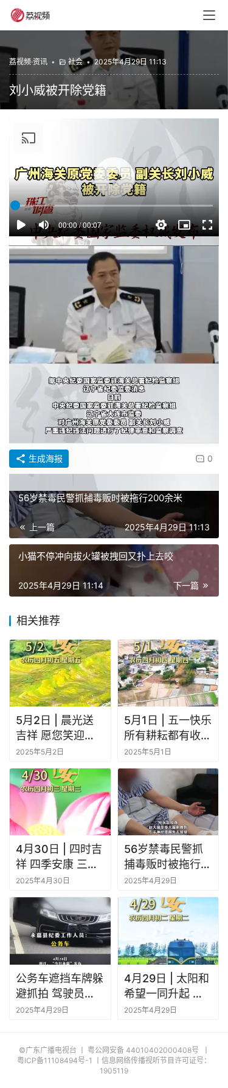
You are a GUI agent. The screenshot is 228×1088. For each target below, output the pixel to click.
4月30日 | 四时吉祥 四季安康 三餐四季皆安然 (59, 857)
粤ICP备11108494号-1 (54, 1060)
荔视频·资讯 (28, 61)
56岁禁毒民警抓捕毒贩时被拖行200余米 (163, 857)
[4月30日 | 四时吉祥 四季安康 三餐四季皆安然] (60, 801)
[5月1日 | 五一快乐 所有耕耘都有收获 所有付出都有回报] (168, 673)
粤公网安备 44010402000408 (144, 1050)
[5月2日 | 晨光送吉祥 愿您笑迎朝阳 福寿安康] (60, 673)
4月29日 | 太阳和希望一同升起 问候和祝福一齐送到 (168, 986)
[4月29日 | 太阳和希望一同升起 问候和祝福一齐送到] (168, 930)
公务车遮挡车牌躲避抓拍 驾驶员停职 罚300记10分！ (59, 986)
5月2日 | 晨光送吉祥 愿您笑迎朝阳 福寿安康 (55, 728)
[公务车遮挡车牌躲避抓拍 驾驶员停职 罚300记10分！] (60, 930)
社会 (75, 61)
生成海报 (44, 458)
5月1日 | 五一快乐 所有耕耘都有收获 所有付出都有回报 (168, 728)
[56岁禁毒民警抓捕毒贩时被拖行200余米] (168, 801)
